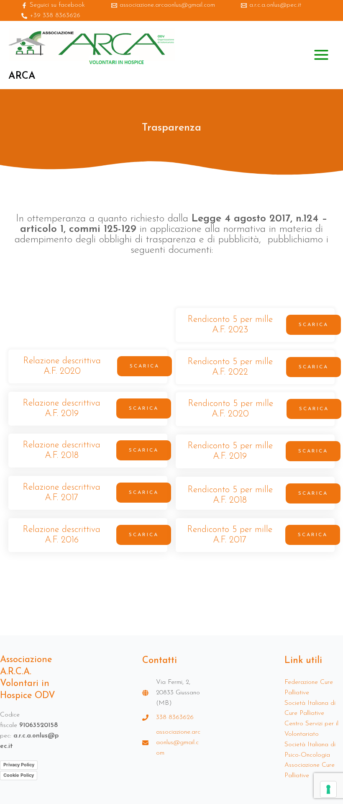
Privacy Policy (18, 765)
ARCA (22, 76)
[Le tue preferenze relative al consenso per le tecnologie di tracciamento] (328, 789)
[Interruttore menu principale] (321, 55)
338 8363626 (175, 717)
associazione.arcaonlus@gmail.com (178, 742)
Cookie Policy (18, 775)
